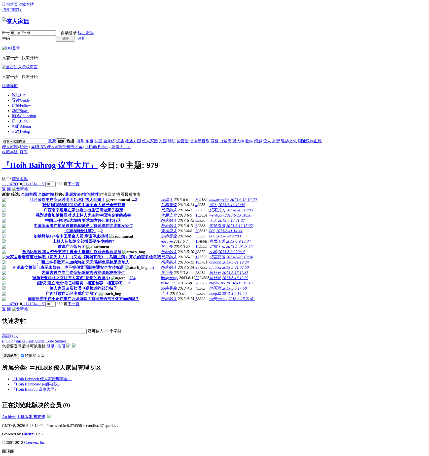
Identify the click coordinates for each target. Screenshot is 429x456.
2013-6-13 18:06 (239, 210)
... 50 (41, 184)
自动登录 (69, 33)
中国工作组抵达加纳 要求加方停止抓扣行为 (83, 220)
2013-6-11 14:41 (229, 231)
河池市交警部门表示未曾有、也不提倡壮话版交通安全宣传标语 (68, 267)
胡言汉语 (217, 257)
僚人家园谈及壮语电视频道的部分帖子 (83, 288)
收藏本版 (10, 152)
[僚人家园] (16, 21)
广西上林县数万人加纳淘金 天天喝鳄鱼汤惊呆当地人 (83, 262)
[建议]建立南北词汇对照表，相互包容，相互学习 (80, 283)
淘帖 (24, 116)
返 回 (6, 189)
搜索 (52, 141)
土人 (213, 220)
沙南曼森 (169, 205)
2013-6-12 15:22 (239, 226)
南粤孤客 (20, 179)
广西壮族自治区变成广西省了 (72, 293)
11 (24, 184)
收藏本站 (26, 4)
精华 (86, 194)
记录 (21, 131)
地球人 (167, 199)
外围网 (215, 288)
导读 (21, 100)
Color (10, 341)
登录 (51, 346)
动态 (20, 111)
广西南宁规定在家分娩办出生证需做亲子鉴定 (83, 210)
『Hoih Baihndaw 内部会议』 (37, 384)
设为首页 (10, 4)
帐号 (6, 33)
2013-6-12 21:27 (231, 220)
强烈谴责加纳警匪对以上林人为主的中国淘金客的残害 (83, 215)
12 (28, 184)
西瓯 (214, 141)
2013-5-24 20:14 (231, 252)
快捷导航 (10, 86)
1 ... (5, 184)
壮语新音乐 (200, 141)
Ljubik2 (215, 267)
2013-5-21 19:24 (235, 262)
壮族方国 (133, 141)
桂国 (98, 141)
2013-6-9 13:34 (238, 241)
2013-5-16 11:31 (235, 272)
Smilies (60, 341)
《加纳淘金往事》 (80, 231)
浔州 (80, 141)
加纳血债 (217, 226)
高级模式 (10, 336)
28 (197, 283)
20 (197, 231)
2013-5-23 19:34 (239, 257)
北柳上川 (217, 246)
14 (35, 184)
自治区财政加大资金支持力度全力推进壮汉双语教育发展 (71, 252)
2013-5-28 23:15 (239, 246)
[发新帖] (20, 189)
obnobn (215, 262)
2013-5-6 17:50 (234, 288)
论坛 (20, 95)
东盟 (276, 141)
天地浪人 (169, 231)
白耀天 (225, 141)
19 (197, 246)
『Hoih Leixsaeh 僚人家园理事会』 (42, 379)
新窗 (6, 194)
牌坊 (172, 141)
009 (212, 231)
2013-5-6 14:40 (234, 293)
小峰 (213, 252)
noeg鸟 (167, 241)
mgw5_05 (169, 283)
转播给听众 (35, 355)
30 (197, 199)
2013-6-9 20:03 (228, 236)
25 (197, 267)
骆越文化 (289, 141)
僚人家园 (150, 141)
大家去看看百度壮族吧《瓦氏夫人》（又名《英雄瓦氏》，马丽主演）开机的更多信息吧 (83, 257)
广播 (21, 105)
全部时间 (46, 194)
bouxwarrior (219, 199)
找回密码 (86, 33)
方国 (163, 141)
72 (197, 278)
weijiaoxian (218, 299)
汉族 (120, 141)
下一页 (73, 184)
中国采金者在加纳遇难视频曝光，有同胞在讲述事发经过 (83, 226)
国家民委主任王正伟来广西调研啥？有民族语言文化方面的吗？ (83, 299)
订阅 (24, 152)
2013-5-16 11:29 (235, 278)
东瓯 (89, 141)
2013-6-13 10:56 (238, 215)
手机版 (23, 417)
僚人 (267, 141)
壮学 (249, 141)
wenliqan (216, 215)
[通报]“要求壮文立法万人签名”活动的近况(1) (71, 278)
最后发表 (73, 194)
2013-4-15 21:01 (241, 299)
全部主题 (29, 194)
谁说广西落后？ (71, 246)
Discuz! (28, 434)
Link (30, 341)
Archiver (9, 417)
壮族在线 (37, 417)
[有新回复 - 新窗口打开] (4, 200)
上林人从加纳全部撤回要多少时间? (83, 241)
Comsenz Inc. (35, 442)
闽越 (258, 141)
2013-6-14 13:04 (231, 205)
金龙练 (109, 141)
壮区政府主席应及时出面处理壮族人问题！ (67, 199)
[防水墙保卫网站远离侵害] (49, 417)
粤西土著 (169, 215)
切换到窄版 (12, 9)
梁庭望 (183, 141)
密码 (6, 38)
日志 (20, 121)
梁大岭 (238, 141)
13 (32, 184)
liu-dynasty (169, 278)
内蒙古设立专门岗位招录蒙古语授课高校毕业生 (83, 272)
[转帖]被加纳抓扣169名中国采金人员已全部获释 (83, 205)
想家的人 (169, 210)
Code (49, 341)
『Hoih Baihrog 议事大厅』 (108, 147)
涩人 (213, 205)
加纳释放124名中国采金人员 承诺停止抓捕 (71, 236)
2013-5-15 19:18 (239, 283)
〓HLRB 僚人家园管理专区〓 (57, 147)
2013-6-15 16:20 (243, 199)
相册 (21, 126)
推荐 (95, 194)
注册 (82, 38)
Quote (39, 341)
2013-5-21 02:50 (235, 267)
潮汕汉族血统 (310, 141)
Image (20, 341)
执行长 (167, 246)
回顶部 (8, 451)
